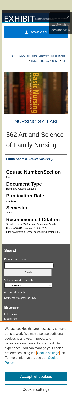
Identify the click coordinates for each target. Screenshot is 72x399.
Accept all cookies (36, 376)
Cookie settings (48, 353)
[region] (36, 360)
